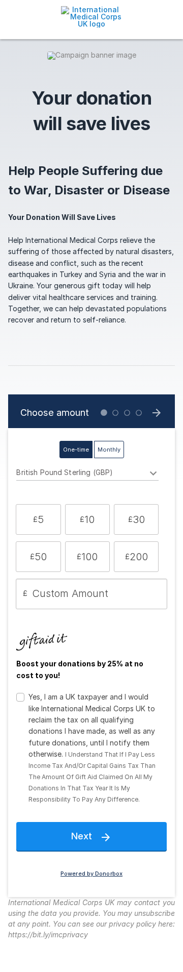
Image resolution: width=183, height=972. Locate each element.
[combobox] (87, 474)
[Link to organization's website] (91, 16)
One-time (76, 449)
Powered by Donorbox (91, 874)
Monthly (109, 449)
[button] (38, 519)
